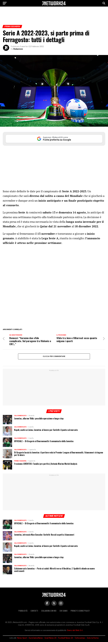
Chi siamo (63, 610)
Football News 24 (65, 638)
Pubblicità (22, 610)
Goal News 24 (50, 638)
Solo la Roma (93, 638)
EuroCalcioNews (36, 638)
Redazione (18, 49)
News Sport (22, 638)
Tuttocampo (80, 638)
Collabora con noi (48, 610)
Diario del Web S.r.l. (75, 630)
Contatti (34, 610)
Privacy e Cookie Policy (80, 610)
